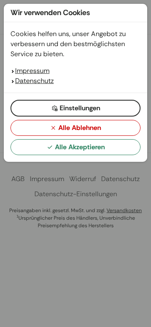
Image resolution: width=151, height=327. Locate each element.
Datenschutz (34, 80)
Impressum (32, 70)
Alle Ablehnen (79, 127)
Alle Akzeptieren (80, 147)
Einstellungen (80, 108)
